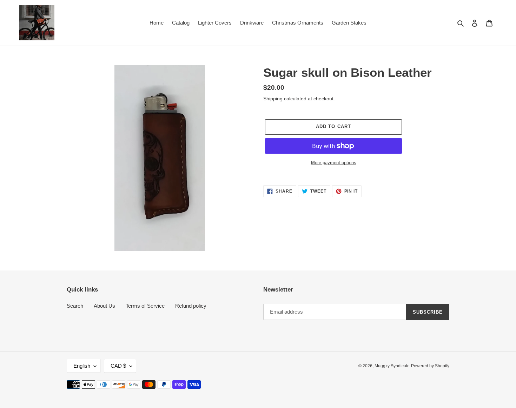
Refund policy (190, 306)
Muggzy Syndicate (392, 365)
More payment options (333, 162)
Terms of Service (145, 306)
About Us (104, 306)
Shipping (273, 98)
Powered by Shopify (430, 365)
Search (75, 306)
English (81, 366)
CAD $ (118, 366)
